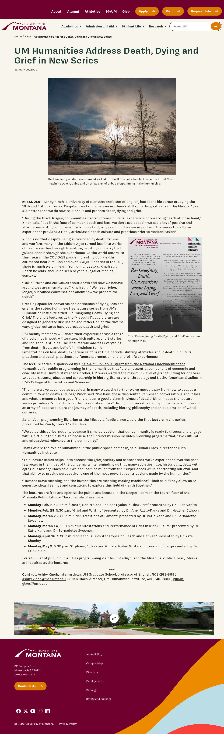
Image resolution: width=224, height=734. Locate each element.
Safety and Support (98, 699)
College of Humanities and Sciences (60, 382)
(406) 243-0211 (24, 674)
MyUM (111, 11)
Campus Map (94, 663)
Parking (91, 690)
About (56, 11)
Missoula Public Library (94, 317)
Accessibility (94, 654)
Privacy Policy (68, 724)
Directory (92, 672)
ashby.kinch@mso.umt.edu (44, 579)
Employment (94, 681)
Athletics (92, 11)
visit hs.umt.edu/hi (117, 558)
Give (126, 11)
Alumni (73, 11)
